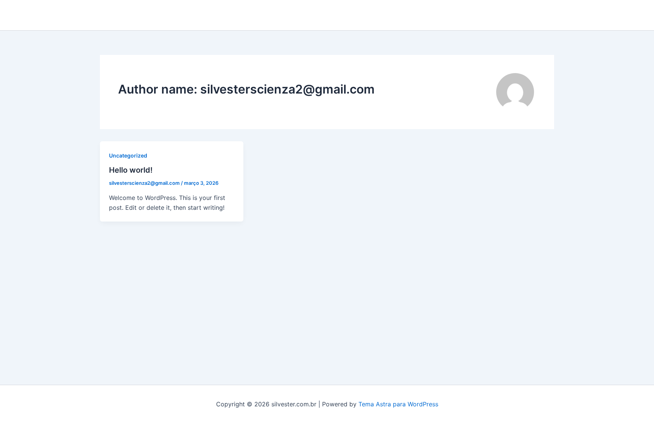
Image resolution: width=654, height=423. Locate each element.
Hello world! (131, 170)
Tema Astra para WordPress (398, 404)
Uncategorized (128, 155)
